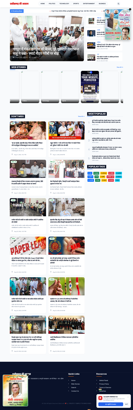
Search (73, 387)
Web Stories (75, 384)
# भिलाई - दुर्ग (110, 176)
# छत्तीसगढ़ (103, 173)
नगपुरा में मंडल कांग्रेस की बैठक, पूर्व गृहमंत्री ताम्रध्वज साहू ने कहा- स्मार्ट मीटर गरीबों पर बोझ (52, 11)
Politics (52, 3)
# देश (96, 176)
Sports (76, 3)
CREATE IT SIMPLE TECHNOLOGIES (80, 403)
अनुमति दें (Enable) (111, 404)
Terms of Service (105, 387)
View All (119, 67)
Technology (64, 3)
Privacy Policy (104, 384)
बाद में (126, 404)
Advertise (102, 391)
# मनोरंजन (118, 176)
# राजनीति (90, 180)
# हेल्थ (117, 180)
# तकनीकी (118, 173)
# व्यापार (104, 180)
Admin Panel (103, 380)
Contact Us (75, 391)
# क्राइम (96, 173)
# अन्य (89, 173)
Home (43, 3)
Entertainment (89, 3)
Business (102, 3)
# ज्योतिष (111, 173)
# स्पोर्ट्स (111, 180)
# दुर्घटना (90, 176)
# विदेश (97, 180)
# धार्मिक (103, 176)
